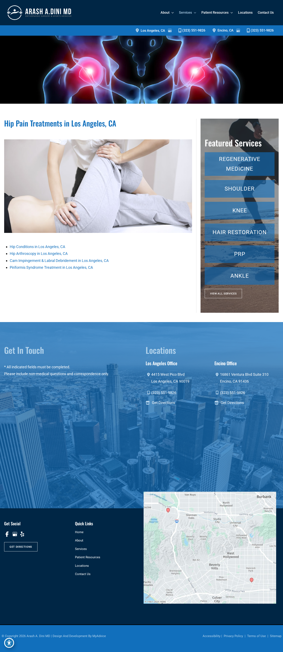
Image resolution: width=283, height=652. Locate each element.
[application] (171, 13)
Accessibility (211, 636)
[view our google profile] (14, 534)
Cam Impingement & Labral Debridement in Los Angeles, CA (59, 260)
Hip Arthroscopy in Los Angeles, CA (39, 253)
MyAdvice (99, 636)
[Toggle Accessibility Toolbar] (9, 643)
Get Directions (163, 402)
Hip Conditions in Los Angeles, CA (37, 246)
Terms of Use (256, 636)
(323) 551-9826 (193, 30)
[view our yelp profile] (22, 534)
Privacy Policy (233, 636)
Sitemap (275, 636)
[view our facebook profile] (7, 534)
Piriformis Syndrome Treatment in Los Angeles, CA (51, 267)
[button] (223, 293)
